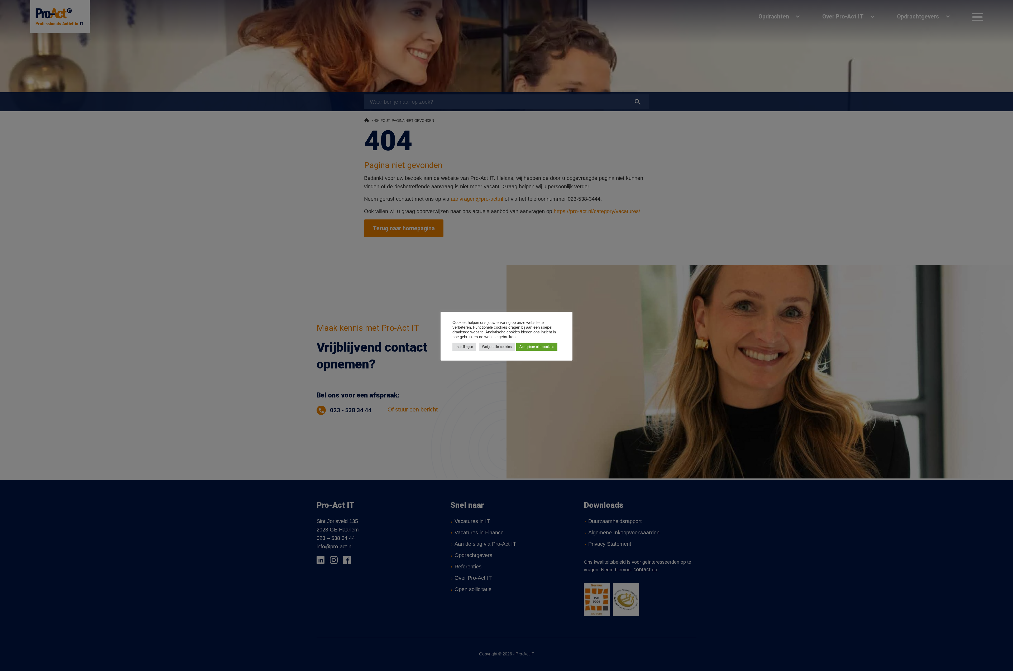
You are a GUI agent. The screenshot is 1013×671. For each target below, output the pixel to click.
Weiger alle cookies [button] (497, 347)
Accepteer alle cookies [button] (536, 347)
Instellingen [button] (464, 347)
